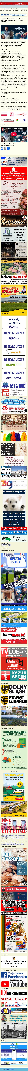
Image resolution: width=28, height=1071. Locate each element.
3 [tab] (14, 771)
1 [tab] (11, 771)
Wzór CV (3, 546)
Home (3, 8)
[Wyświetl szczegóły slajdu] (14, 749)
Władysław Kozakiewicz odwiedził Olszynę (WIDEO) (14, 837)
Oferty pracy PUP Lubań (6, 545)
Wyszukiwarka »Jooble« (6, 544)
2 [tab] (13, 771)
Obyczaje (8, 8)
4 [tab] (16, 771)
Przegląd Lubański (8, 4)
